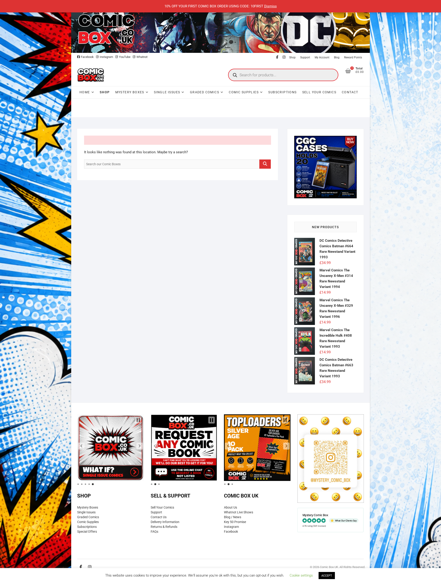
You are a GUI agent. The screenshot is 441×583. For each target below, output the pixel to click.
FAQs (154, 531)
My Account (322, 57)
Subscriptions (282, 92)
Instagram (106, 57)
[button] (81, 446)
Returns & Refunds (164, 527)
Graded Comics (204, 92)
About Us (230, 507)
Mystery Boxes (129, 92)
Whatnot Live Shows (238, 512)
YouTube (124, 57)
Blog (336, 57)
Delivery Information (165, 522)
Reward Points (353, 57)
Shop (292, 57)
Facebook (87, 57)
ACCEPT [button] (326, 575)
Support (305, 57)
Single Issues (167, 92)
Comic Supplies (244, 92)
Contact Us (159, 517)
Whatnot (141, 57)
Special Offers (87, 531)
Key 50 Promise (235, 522)
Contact (350, 92)
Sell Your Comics (319, 92)
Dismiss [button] (270, 6)
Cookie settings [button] (301, 575)
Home (84, 92)
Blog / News (232, 517)
